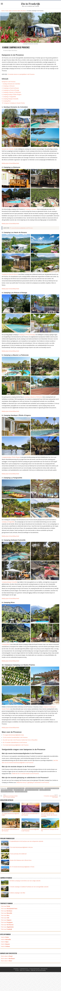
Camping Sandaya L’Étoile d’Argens (11, 457)
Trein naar (5, 906)
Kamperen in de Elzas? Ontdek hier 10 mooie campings (10, 796)
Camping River (5, 644)
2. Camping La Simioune (8, 86)
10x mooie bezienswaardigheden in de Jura (21, 847)
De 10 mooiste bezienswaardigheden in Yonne (22, 867)
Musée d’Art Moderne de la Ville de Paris (20, 860)
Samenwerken (44, 968)
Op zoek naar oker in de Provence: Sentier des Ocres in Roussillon (20, 740)
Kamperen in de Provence (8, 81)
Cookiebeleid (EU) (24, 968)
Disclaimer (16, 968)
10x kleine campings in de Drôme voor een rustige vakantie (24, 880)
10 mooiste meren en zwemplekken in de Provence (21, 74)
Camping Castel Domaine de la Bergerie (34, 788)
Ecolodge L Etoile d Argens (7, 791)
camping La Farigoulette (8, 522)
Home (2, 10)
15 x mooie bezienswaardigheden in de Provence (21, 228)
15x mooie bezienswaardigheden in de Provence (15, 745)
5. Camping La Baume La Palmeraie (11, 92)
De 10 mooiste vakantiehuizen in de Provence (15, 742)
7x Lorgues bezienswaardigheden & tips (13, 735)
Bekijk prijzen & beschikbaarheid (10, 163)
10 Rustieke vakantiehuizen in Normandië (51, 796)
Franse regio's (8, 10)
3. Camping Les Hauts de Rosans (10, 88)
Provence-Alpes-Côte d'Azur (19, 10)
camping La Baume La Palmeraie (33, 397)
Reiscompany (42, 970)
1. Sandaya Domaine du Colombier (11, 84)
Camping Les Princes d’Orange (27, 334)
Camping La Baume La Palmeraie (52, 788)
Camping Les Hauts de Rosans (10, 274)
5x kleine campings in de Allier (17, 893)
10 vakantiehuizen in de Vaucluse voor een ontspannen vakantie (26, 841)
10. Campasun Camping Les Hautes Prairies (13, 103)
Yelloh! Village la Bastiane (21, 791)
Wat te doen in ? (7, 956)
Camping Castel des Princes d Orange (16, 788)
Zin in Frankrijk (30, 4)
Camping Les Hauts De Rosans (31, 790)
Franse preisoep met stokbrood (18, 854)
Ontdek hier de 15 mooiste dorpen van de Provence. (25, 773)
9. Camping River (6, 101)
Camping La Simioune (31, 209)
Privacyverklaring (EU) (34, 968)
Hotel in (5, 937)
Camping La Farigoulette (7, 790)
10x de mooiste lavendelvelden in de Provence (15, 737)
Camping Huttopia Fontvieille (9, 582)
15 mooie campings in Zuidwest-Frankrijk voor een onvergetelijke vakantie (28, 886)
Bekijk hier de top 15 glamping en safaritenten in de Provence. (33, 782)
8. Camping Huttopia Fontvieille (10, 99)
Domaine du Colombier (8, 149)
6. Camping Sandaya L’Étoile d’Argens (11, 94)
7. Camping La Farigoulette (9, 96)
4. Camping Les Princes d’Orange (10, 90)
